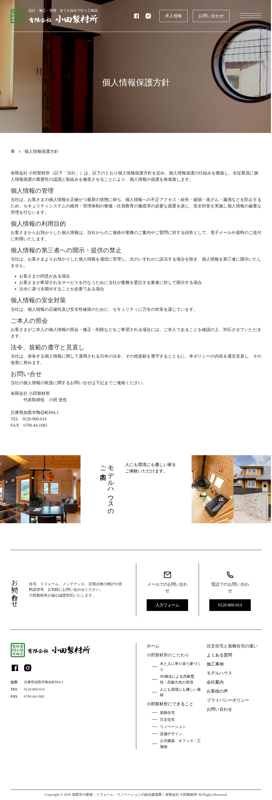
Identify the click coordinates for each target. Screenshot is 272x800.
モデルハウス (219, 673)
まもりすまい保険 (185, 776)
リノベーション (173, 726)
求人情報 (173, 16)
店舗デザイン (171, 734)
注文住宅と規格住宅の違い (232, 646)
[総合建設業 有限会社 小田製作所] (50, 650)
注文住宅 (167, 719)
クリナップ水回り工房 (139, 786)
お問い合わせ (211, 16)
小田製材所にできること (170, 704)
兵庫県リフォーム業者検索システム (229, 776)
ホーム (153, 646)
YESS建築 (210, 786)
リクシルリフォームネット (180, 786)
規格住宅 (167, 712)
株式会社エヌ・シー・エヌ (49, 776)
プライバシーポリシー (228, 700)
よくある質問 (219, 655)
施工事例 (215, 664)
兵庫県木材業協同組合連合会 (95, 776)
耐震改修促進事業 (105, 786)
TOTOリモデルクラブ (72, 786)
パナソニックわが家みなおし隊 (145, 776)
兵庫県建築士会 (41, 786)
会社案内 (215, 682)
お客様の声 (217, 691)
